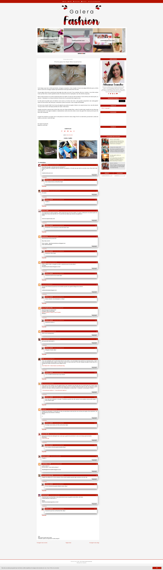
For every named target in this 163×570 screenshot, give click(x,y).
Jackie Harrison (45, 190)
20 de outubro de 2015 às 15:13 (51, 331)
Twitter (51, 312)
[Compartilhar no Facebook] (61, 131)
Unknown (44, 262)
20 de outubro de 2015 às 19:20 (49, 383)
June (43, 358)
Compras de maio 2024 (52, 40)
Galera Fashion (74, 561)
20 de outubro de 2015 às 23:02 (59, 445)
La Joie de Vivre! (46, 339)
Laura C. (44, 331)
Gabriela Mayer (45, 495)
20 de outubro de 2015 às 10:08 (53, 236)
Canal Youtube (57, 312)
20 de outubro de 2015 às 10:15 (52, 262)
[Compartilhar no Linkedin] (71, 131)
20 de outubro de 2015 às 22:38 (55, 456)
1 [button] (78, 53)
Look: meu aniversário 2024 (111, 40)
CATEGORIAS (77, 1)
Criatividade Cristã (46, 463)
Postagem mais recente (42, 542)
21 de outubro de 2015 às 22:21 (59, 484)
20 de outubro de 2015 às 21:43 (52, 409)
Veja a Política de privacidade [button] (53, 567)
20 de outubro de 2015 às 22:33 (59, 179)
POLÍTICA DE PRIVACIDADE (94, 1)
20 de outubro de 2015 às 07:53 (55, 190)
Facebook (47, 312)
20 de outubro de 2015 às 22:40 (59, 251)
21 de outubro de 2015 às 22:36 (59, 508)
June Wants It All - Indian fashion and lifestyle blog (53, 365)
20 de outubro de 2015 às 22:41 (59, 273)
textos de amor (69, 135)
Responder (94, 175)
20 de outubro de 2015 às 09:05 (54, 210)
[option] (52, 40)
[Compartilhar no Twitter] (64, 131)
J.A (42, 383)
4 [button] (82, 53)
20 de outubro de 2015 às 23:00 (59, 372)
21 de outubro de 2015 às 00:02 (59, 475)
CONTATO (84, 1)
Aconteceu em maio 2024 (81, 40)
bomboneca (45, 236)
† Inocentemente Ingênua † (48, 390)
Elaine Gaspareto (83, 562)
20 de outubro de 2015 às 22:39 (59, 225)
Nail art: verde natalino (114, 139)
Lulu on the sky (45, 433)
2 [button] (79, 53)
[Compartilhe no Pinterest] (68, 131)
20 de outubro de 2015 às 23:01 (59, 397)
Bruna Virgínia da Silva (47, 307)
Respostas (44, 177)
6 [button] (84, 53)
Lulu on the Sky (45, 438)
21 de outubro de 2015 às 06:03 (55, 495)
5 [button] (83, 53)
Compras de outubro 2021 (115, 147)
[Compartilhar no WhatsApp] (74, 131)
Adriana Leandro (49, 179)
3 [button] (80, 53)
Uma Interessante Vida (47, 475)
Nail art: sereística (113, 163)
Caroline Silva (45, 164)
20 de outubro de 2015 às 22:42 (59, 320)
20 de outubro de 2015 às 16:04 (55, 339)
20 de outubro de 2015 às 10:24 (47, 284)
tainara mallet (45, 210)
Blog (43, 312)
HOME (64, 1)
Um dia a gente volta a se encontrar (115, 156)
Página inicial (68, 542)
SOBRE (70, 1)
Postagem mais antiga (94, 542)
